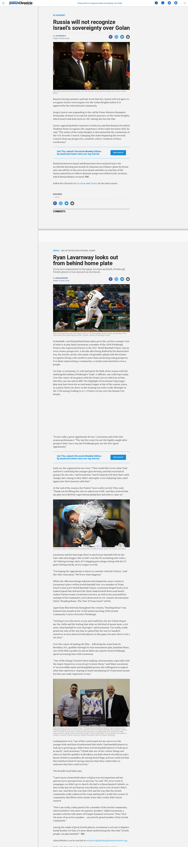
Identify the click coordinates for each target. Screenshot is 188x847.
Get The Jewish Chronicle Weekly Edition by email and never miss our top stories (79, 152)
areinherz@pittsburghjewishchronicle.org (106, 840)
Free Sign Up (118, 153)
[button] (184, 3)
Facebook (81, 183)
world (57, 197)
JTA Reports (60, 36)
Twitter (93, 183)
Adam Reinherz (61, 278)
